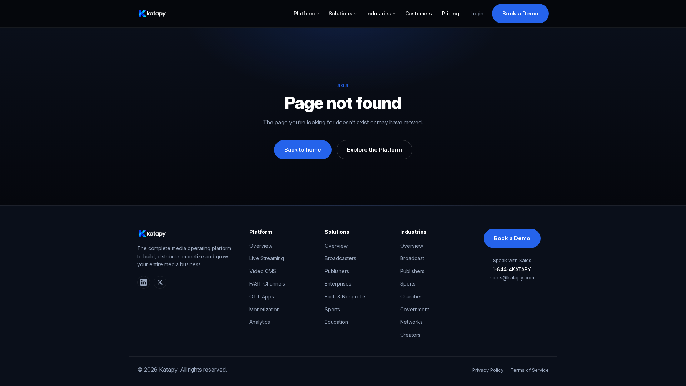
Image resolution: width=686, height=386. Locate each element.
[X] (160, 282)
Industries (378, 13)
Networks (411, 322)
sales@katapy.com (512, 277)
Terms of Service (530, 370)
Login (477, 13)
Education (336, 322)
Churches (411, 296)
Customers (418, 13)
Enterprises (338, 284)
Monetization (264, 309)
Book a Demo (520, 13)
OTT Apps (261, 296)
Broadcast (412, 258)
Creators (410, 335)
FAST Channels (267, 284)
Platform (304, 13)
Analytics (259, 322)
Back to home (302, 149)
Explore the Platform (374, 149)
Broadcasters (340, 258)
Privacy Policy (487, 370)
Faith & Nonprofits (346, 296)
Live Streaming (266, 258)
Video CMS (262, 271)
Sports (332, 309)
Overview (260, 246)
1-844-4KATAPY (512, 269)
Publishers (337, 271)
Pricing (450, 13)
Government (414, 309)
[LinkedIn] (143, 282)
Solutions (340, 13)
